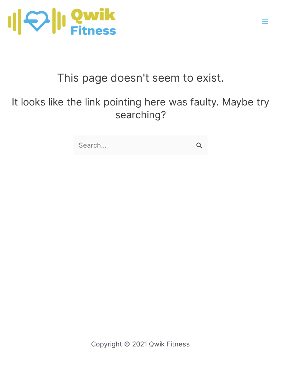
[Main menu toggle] (265, 21)
